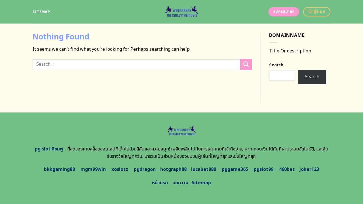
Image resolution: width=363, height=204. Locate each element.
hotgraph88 (173, 169)
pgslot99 (263, 169)
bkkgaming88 (59, 169)
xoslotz (119, 169)
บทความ (180, 182)
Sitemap (41, 12)
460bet (287, 169)
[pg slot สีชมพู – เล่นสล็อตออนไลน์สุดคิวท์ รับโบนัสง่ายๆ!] (181, 12)
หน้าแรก (160, 182)
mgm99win (93, 169)
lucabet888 (203, 169)
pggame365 (235, 169)
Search (276, 65)
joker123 (309, 169)
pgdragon (145, 169)
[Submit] (246, 64)
